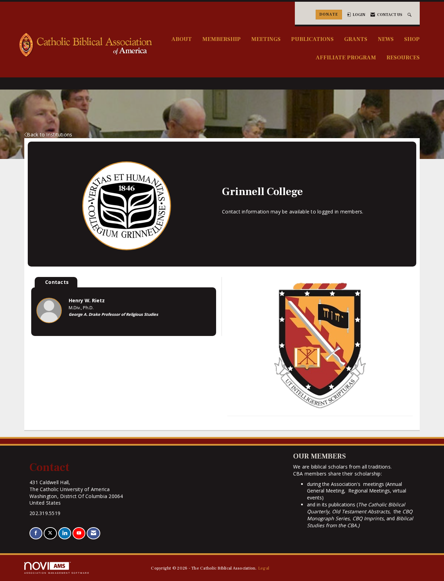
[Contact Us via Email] (93, 533)
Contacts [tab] (57, 282)
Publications (312, 39)
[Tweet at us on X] (50, 533)
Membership (221, 39)
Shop (412, 39)
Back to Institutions (49, 134)
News (386, 39)
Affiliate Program (346, 57)
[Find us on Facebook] (35, 533)
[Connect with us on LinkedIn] (64, 533)
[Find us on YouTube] (78, 533)
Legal (263, 568)
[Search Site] (410, 14)
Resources (403, 57)
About (181, 39)
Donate (328, 14)
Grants (355, 39)
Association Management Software (56, 573)
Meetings (266, 39)
